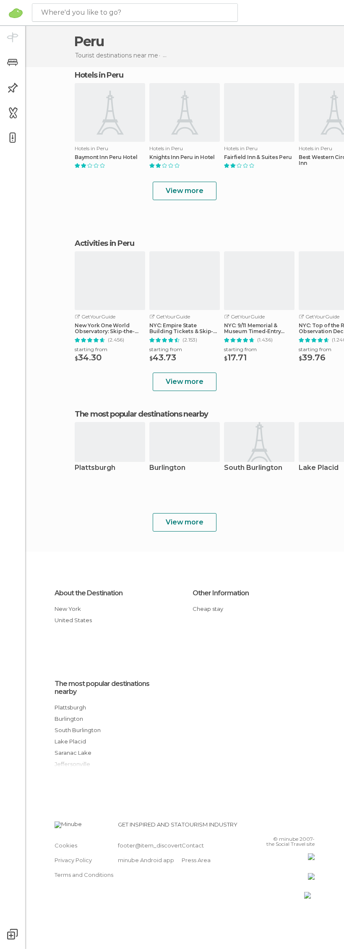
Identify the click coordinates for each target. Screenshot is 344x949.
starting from (91, 349)
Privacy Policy (73, 860)
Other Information (221, 593)
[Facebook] (276, 827)
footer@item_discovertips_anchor (165, 845)
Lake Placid (70, 741)
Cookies (66, 845)
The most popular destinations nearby (141, 414)
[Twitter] (287, 827)
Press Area (196, 860)
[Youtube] (309, 827)
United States (73, 620)
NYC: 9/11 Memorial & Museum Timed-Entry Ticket (252, 328)
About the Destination (88, 593)
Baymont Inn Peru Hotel (106, 157)
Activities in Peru (104, 243)
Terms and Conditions (84, 874)
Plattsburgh (95, 468)
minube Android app (146, 860)
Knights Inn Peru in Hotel (182, 157)
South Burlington (253, 468)
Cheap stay (208, 608)
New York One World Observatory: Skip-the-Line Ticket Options (105, 328)
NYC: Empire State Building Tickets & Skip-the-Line (181, 328)
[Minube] (16, 13)
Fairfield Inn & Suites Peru (258, 157)
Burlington (167, 468)
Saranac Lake (73, 752)
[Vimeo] (298, 827)
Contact (193, 845)
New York (68, 608)
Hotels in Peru (99, 75)
